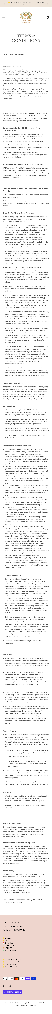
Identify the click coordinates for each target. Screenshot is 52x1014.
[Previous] (4, 3)
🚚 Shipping (7, 948)
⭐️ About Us (7, 938)
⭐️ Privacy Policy (9, 964)
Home (5, 54)
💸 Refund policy (9, 950)
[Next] (47, 3)
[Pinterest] (6, 986)
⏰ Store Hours (9, 943)
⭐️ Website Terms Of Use (13, 962)
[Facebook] (3, 986)
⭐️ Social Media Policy (12, 967)
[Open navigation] (4, 17)
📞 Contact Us (8, 945)
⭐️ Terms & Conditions (12, 959)
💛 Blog (6, 941)
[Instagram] (10, 986)
